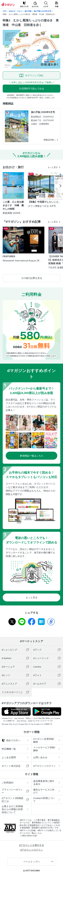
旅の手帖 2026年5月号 (42, 11)
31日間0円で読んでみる (31, 88)
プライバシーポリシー (12, 791)
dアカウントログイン (31, 849)
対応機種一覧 (9, 749)
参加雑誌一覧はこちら (31, 455)
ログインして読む (34, 75)
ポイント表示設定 (11, 766)
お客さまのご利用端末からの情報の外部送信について (12, 809)
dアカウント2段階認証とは (12, 799)
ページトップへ (31, 861)
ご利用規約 (7, 782)
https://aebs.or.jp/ (29, 835)
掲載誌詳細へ (50, 140)
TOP (4, 11)
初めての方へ (13, 740)
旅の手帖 (28, 11)
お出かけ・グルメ (15, 11)
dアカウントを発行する (31, 845)
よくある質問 (9, 757)
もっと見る (53, 167)
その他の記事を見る (31, 278)
